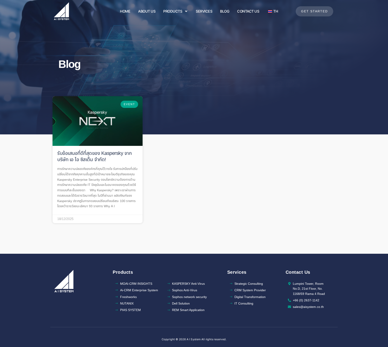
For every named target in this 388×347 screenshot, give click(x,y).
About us (146, 11)
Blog (224, 11)
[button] (314, 11)
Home (125, 11)
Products (172, 11)
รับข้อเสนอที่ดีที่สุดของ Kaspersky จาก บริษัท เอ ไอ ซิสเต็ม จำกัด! (94, 157)
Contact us (248, 11)
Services (204, 11)
